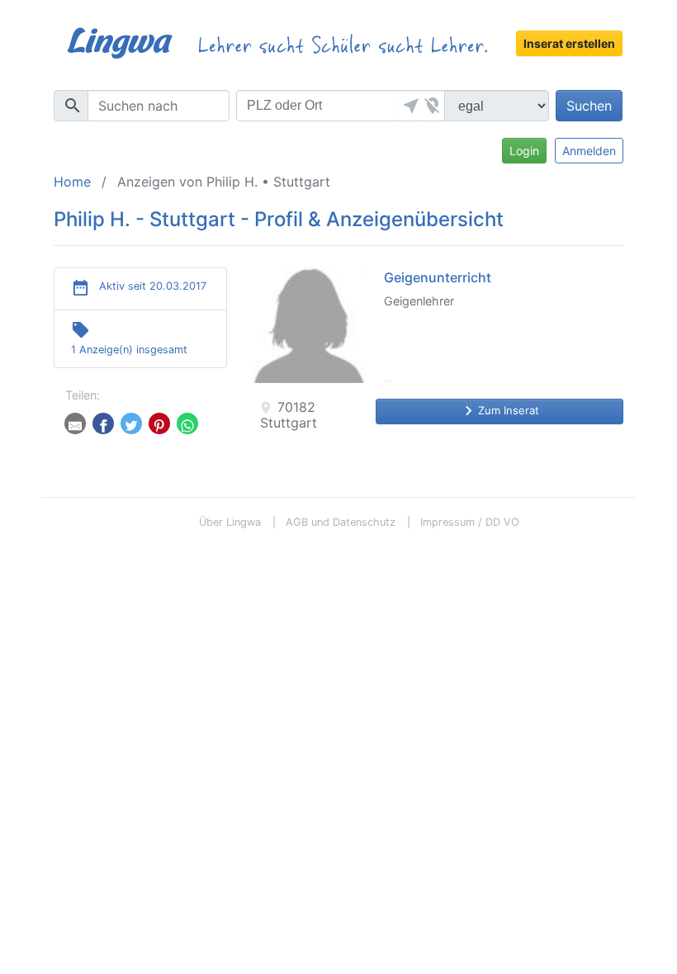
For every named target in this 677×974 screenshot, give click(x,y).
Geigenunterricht (437, 277)
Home (72, 181)
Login (524, 151)
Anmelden (589, 151)
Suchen (589, 105)
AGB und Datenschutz (340, 522)
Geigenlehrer (419, 301)
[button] (408, 105)
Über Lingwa (230, 522)
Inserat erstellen (569, 43)
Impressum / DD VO (469, 522)
